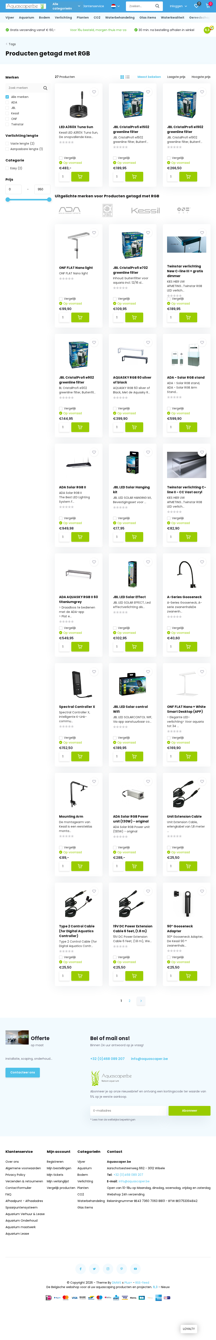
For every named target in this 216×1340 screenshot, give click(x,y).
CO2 (97, 17)
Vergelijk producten (61, 1188)
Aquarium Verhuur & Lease (25, 1214)
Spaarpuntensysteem (21, 1207)
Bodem (44, 17)
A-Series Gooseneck (184, 597)
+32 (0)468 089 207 (107, 1058)
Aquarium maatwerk (20, 1227)
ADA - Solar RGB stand (186, 377)
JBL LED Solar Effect (129, 597)
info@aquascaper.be (149, 1058)
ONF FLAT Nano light (76, 268)
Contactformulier (18, 1188)
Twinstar (17, 124)
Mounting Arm (71, 816)
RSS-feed (142, 1282)
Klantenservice (93, 6)
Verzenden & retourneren (24, 1181)
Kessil (14, 113)
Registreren (55, 1162)
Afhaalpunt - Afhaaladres (24, 1201)
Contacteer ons (22, 1072)
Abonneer (189, 1110)
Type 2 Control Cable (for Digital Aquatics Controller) (76, 931)
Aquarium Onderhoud (21, 1220)
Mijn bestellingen (59, 1168)
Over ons (12, 1162)
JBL (13, 108)
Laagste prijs (176, 77)
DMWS (116, 1282)
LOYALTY (189, 1329)
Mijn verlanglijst (58, 1181)
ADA (13, 102)
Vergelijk (70, 158)
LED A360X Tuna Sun (76, 127)
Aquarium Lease (17, 1234)
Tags (12, 44)
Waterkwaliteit (172, 17)
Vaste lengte (22, 143)
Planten (83, 17)
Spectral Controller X (77, 707)
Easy (16, 168)
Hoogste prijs (201, 77)
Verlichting (63, 17)
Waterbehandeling (120, 17)
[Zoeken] (157, 6)
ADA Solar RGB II (72, 487)
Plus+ (128, 1282)
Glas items (147, 17)
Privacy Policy (15, 1175)
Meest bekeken (149, 77)
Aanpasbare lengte (26, 149)
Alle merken (19, 97)
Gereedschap (200, 17)
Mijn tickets (55, 1175)
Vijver (9, 17)
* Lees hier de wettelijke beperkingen (112, 1119)
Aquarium (26, 17)
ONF (13, 119)
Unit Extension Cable (184, 816)
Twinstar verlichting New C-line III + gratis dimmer (185, 271)
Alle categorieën (62, 6)
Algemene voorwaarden (23, 1168)
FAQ (8, 1194)
